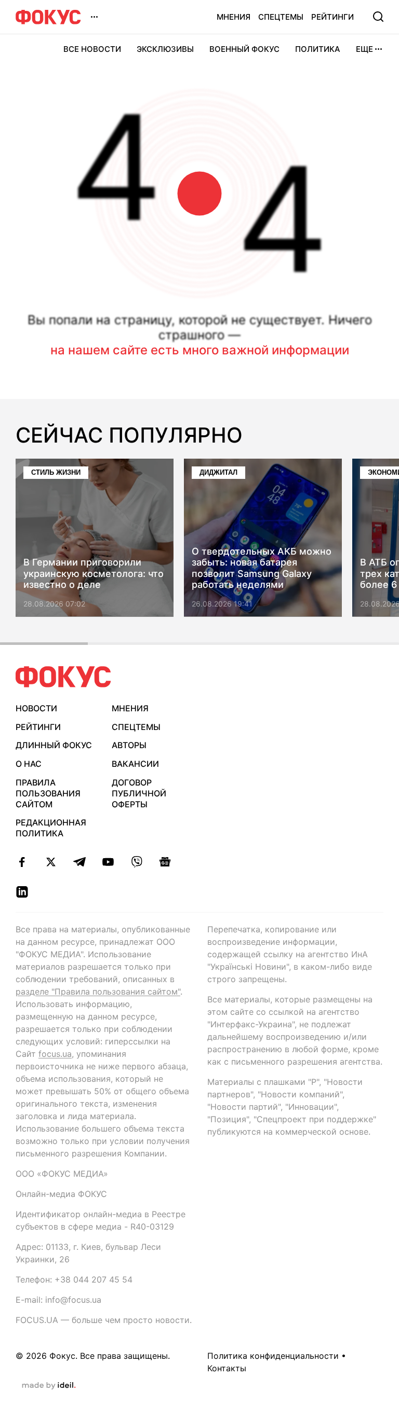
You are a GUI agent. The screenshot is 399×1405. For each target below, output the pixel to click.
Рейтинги (332, 17)
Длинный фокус (54, 745)
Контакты (226, 1368)
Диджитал (218, 472)
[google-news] (165, 861)
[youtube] (107, 861)
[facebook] (22, 861)
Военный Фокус (244, 49)
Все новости (92, 49)
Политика (317, 49)
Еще (364, 49)
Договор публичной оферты (139, 793)
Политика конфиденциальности (273, 1356)
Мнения (233, 17)
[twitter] (50, 861)
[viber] (136, 861)
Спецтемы (280, 17)
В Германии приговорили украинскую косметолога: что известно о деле (93, 573)
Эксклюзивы (165, 49)
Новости (36, 708)
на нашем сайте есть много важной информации (199, 349)
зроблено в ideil (49, 1385)
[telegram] (79, 861)
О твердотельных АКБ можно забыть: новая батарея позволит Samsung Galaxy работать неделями (261, 568)
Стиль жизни (56, 472)
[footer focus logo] (63, 676)
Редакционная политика (51, 827)
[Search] (378, 16)
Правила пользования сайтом (48, 793)
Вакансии (135, 764)
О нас (29, 764)
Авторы (129, 745)
